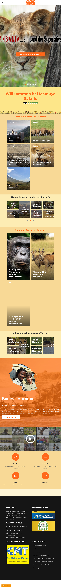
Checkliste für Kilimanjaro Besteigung (43, 561)
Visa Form (35, 549)
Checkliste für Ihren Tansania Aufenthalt (44, 558)
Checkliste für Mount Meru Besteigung (43, 565)
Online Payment (37, 568)
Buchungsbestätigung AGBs (40, 555)
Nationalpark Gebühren (39, 545)
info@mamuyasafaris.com (17, 537)
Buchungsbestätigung (39, 552)
